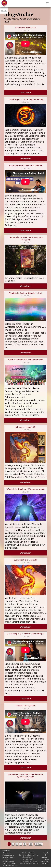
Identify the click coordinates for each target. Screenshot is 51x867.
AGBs (47, 859)
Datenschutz (44, 861)
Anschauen (25, 92)
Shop (47, 855)
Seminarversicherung (9, 865)
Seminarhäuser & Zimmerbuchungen (9, 862)
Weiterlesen (25, 158)
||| (47, 4)
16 (31, 844)
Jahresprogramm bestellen (8, 858)
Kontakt (46, 853)
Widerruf (45, 863)
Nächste (39, 844)
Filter (4, 10)
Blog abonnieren (8, 855)
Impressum (45, 857)
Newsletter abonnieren (6, 852)
